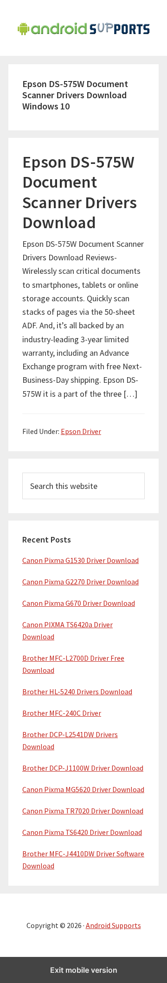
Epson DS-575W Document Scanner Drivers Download (79, 192)
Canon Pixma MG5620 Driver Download (83, 789)
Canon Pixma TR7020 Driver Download (82, 810)
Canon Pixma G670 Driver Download (78, 603)
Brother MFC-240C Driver (61, 713)
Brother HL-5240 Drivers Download (77, 691)
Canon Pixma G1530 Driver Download (80, 560)
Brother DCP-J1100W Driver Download (82, 768)
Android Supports (113, 925)
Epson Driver (81, 431)
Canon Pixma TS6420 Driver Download (82, 832)
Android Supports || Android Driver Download (83, 28)
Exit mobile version (83, 970)
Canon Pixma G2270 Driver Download (80, 581)
